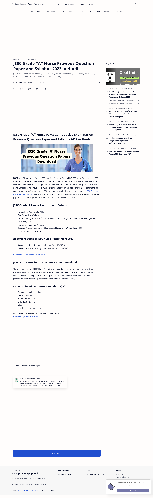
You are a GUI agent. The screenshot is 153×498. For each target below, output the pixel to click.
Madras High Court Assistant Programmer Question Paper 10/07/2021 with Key (121, 140)
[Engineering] (109, 11)
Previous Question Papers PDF (24, 4)
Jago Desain (71, 490)
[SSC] (91, 11)
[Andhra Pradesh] (123, 122)
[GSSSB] (119, 11)
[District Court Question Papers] (128, 135)
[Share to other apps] (45, 89)
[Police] (63, 11)
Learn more (134, 485)
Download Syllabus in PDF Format (27, 316)
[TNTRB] (98, 11)
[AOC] (119, 108)
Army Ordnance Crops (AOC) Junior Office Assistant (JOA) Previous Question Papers (124, 114)
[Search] (138, 4)
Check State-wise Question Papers (28, 366)
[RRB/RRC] (72, 11)
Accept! (133, 490)
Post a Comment (57, 453)
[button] (134, 4)
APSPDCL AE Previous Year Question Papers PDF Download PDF (124, 152)
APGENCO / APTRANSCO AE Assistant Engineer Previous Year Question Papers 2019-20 (124, 127)
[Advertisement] (76, 38)
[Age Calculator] (52, 11)
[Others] (132, 122)
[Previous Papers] (37, 11)
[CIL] (119, 89)
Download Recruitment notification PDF (30, 254)
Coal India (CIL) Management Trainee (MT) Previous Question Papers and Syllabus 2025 (122, 94)
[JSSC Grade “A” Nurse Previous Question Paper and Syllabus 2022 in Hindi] (57, 158)
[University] (82, 11)
